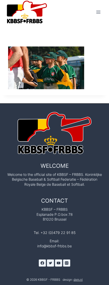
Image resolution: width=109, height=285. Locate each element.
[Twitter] (50, 263)
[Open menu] (98, 12)
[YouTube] (58, 263)
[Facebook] (42, 263)
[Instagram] (66, 263)
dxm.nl (78, 279)
